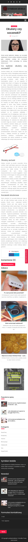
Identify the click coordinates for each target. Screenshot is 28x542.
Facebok (11, 254)
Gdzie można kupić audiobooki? (14, 323)
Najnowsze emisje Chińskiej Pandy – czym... (14, 355)
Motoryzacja (4, 441)
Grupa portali (4, 451)
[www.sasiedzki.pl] (14, 14)
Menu (25, 20)
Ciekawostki (14, 26)
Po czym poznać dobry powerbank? (14, 293)
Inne (2, 448)
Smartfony (3, 432)
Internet (3, 438)
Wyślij (3, 532)
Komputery (4, 435)
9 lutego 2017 (15, 36)
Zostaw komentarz (8, 264)
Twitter (17, 254)
